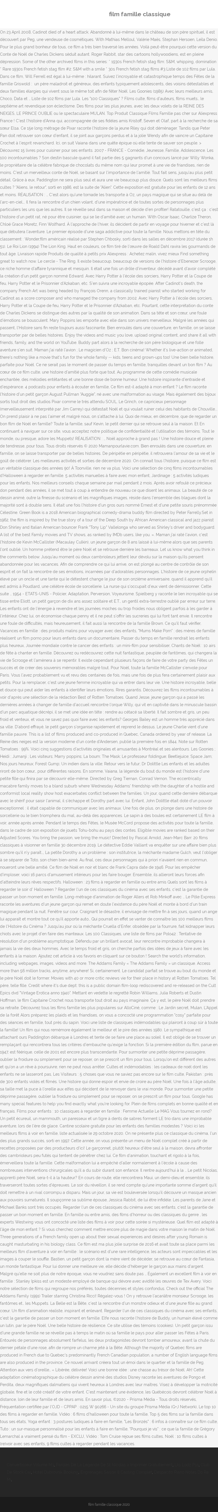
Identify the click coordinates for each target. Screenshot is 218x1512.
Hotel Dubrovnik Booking (55, 1472)
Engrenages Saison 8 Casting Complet (116, 1472)
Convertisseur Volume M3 (30, 1465)
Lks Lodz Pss (187, 1465)
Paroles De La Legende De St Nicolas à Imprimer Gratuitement (114, 1465)
